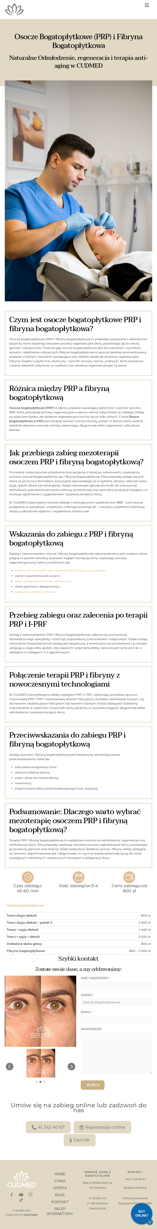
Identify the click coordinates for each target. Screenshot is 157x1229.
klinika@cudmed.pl (135, 1187)
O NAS (59, 1181)
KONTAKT (60, 1202)
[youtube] (21, 1194)
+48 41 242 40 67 (135, 1179)
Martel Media (31, 1215)
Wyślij (93, 1085)
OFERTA (60, 1188)
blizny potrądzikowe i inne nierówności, (43, 581)
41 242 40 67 (51, 1127)
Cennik (82, 1140)
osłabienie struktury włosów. (35, 592)
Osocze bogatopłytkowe (25, 905)
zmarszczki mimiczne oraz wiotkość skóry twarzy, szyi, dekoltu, (60, 570)
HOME (60, 1174)
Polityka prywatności (135, 1198)
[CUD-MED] (14, 14)
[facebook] (12, 1194)
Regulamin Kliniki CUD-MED (135, 1203)
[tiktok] (21, 1199)
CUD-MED (19, 1210)
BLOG (60, 1195)
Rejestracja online (105, 1127)
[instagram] (30, 1194)
